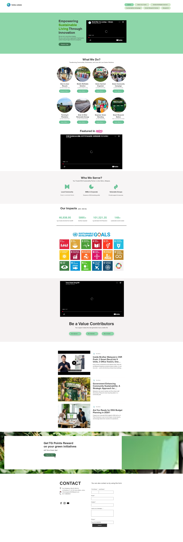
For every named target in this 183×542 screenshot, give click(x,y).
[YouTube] (68, 503)
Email (92, 495)
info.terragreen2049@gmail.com (70, 492)
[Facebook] (61, 503)
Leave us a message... (97, 508)
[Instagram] (64, 503)
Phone (93, 519)
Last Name (101, 489)
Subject (93, 502)
